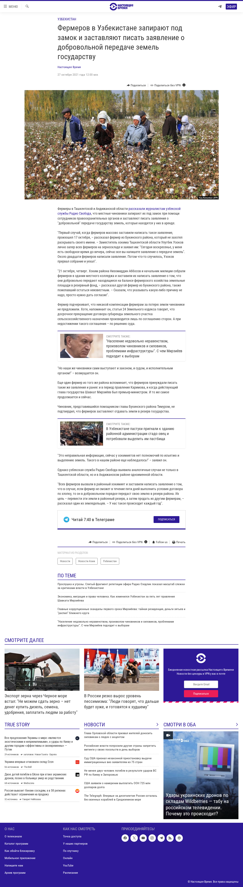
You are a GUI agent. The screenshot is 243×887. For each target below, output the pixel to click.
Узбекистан (67, 19)
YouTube (68, 865)
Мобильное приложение (20, 858)
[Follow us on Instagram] (152, 838)
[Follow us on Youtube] (143, 838)
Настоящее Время (69, 67)
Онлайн (68, 858)
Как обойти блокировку (20, 851)
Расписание (70, 872)
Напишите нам (14, 865)
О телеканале (13, 836)
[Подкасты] (179, 838)
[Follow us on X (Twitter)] (134, 838)
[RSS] (170, 838)
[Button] (136, 85)
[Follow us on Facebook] (125, 838)
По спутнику (71, 851)
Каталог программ (16, 843)
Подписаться (166, 519)
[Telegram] (220, 7)
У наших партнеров (75, 843)
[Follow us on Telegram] (161, 838)
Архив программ (15, 872)
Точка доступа (72, 836)
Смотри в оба (179, 725)
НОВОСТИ (94, 725)
